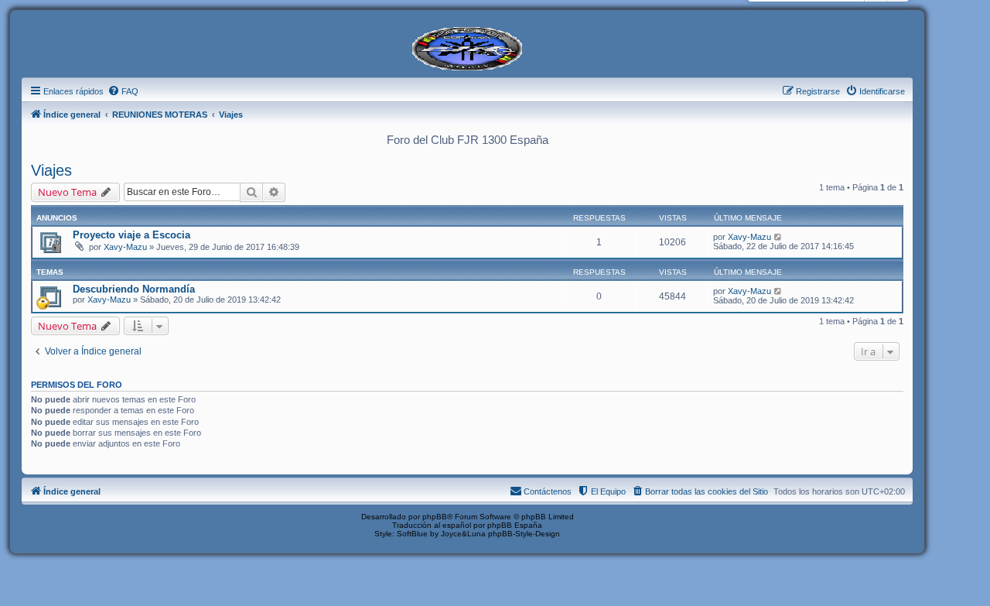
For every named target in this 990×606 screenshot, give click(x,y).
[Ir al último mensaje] (778, 236)
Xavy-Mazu (125, 247)
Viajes (51, 170)
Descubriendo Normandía (134, 289)
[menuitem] (123, 91)
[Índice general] (467, 47)
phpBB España (514, 525)
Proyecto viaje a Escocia (131, 235)
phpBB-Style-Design (524, 533)
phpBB (434, 516)
